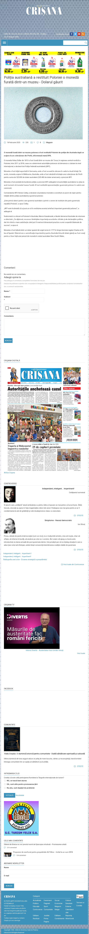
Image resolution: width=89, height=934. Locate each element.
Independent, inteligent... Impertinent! (58, 488)
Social (57, 900)
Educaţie (36, 906)
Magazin (49, 142)
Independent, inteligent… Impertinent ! (17, 553)
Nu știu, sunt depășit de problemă (20, 788)
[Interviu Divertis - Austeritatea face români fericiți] (44, 628)
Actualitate (37, 900)
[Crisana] (44, 11)
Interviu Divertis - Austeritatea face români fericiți (44, 650)
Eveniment (48, 900)
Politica (35, 903)
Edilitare (58, 915)
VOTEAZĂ (9, 795)
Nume (7, 291)
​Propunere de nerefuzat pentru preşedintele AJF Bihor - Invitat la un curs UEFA (43, 852)
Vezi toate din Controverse (73, 564)
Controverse (10, 483)
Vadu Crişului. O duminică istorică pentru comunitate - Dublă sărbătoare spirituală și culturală (44, 753)
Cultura (68, 900)
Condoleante (59, 918)
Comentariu (7, 316)
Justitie (46, 915)
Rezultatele (20, 795)
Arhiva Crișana (9, 473)
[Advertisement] (21, 584)
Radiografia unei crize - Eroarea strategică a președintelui (25, 559)
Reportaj (68, 915)
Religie (57, 909)
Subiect (7, 298)
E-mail (6, 876)
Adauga (9, 886)
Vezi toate (81, 653)
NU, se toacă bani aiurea (17, 781)
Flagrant (47, 903)
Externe (68, 906)
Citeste (80, 515)
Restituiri (36, 918)
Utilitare (36, 915)
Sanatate (68, 903)
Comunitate (9, 725)
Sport (46, 906)
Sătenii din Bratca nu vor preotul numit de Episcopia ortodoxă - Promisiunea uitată (35, 844)
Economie (58, 903)
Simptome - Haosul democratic (58, 520)
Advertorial (69, 918)
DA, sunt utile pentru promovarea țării (22, 784)
